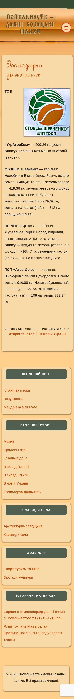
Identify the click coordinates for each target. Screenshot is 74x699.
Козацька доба (15, 458)
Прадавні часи (15, 450)
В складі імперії (16, 467)
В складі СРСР (16, 475)
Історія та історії (17, 390)
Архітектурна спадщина (23, 526)
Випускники (13, 399)
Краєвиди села (16, 535)
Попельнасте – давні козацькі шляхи (30, 24)
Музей (9, 441)
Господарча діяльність (22, 492)
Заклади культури (18, 577)
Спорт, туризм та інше (21, 569)
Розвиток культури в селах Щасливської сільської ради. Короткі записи (33, 633)
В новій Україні (16, 483)
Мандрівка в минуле (20, 407)
